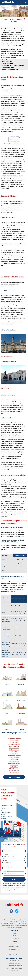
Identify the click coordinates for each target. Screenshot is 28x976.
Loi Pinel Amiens (14, 740)
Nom (5, 849)
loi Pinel (4, 496)
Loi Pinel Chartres (14, 746)
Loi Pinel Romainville (14, 763)
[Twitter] (17, 911)
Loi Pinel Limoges (14, 750)
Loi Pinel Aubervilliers (14, 744)
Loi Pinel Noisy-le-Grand (14, 755)
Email (5, 860)
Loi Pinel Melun (14, 751)
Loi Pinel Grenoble (14, 748)
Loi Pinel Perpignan (14, 757)
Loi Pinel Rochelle (14, 761)
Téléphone (6, 871)
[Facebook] (11, 911)
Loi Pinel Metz (14, 753)
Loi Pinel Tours (14, 767)
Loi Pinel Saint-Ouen (14, 770)
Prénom (6, 854)
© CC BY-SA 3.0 (5, 388)
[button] (25, 2)
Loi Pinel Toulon (14, 765)
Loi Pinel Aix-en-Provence (14, 738)
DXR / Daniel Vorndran (7, 356)
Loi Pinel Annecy (14, 742)
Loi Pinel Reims (14, 759)
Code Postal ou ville (8, 866)
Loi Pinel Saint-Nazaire (14, 769)
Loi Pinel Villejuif (14, 772)
